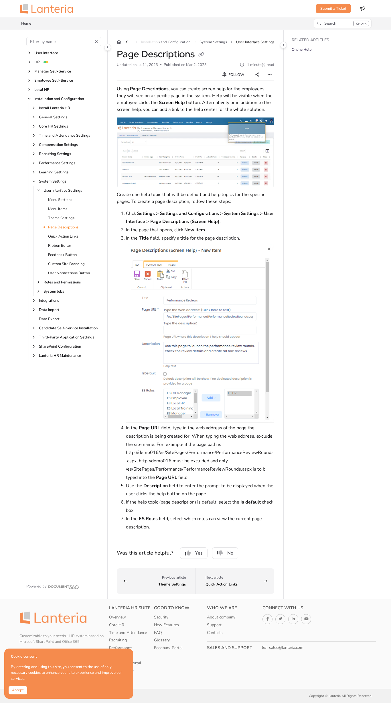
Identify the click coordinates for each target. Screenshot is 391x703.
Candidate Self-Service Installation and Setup (70, 328)
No (230, 553)
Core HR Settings (53, 126)
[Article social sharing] (257, 74)
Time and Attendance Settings (64, 135)
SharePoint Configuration (60, 346)
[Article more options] (269, 74)
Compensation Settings (58, 144)
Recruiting (118, 640)
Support (214, 625)
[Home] (48, 8)
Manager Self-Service (52, 71)
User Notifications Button (69, 273)
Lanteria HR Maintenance (60, 355)
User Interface (46, 53)
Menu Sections (60, 199)
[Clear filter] (96, 41)
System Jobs (54, 291)
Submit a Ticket (333, 8)
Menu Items (57, 209)
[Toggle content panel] (283, 45)
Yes (199, 553)
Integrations (49, 300)
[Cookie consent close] (127, 653)
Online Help (302, 49)
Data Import (49, 309)
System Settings (52, 181)
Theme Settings (61, 218)
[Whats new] (362, 8)
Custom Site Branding (66, 264)
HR (37, 62)
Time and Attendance (128, 632)
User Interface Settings (63, 190)
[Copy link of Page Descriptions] (201, 55)
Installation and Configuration (59, 98)
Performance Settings (57, 163)
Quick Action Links (63, 236)
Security (161, 617)
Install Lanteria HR (54, 108)
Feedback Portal (168, 648)
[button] (343, 23)
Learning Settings (53, 172)
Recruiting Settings (55, 153)
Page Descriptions (63, 227)
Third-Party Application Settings (66, 337)
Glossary (162, 640)
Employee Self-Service (53, 80)
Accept (18, 690)
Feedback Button (62, 254)
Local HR (42, 89)
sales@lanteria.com (285, 647)
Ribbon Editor (59, 245)
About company (221, 617)
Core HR (116, 625)
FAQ (158, 632)
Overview (117, 617)
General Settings (53, 117)
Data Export (49, 319)
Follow (236, 74)
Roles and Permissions (62, 282)
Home (26, 23)
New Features (166, 625)
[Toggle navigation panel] (107, 47)
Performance (120, 648)
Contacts (215, 632)
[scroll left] (126, 42)
